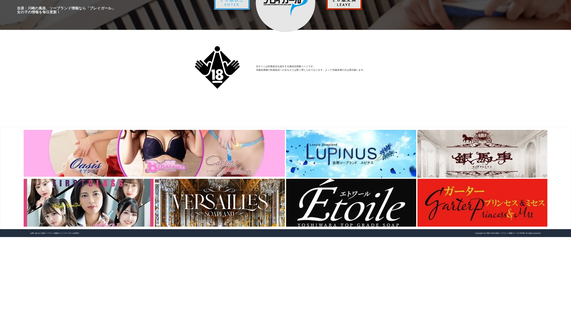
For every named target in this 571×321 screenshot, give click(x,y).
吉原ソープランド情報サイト (52, 233)
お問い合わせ (35, 233)
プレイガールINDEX (71, 233)
